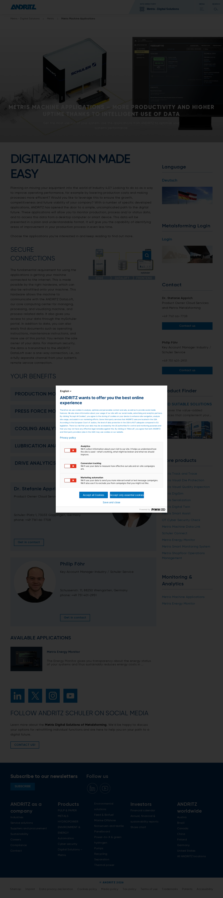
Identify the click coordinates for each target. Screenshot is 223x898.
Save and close (111, 502)
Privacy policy (68, 437)
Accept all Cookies (93, 494)
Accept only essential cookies (127, 494)
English (64, 391)
